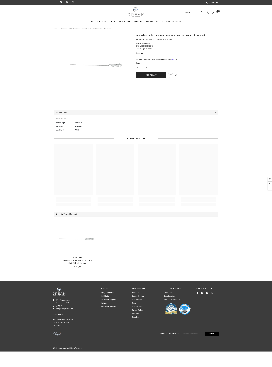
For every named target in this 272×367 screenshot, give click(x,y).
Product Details (62, 113)
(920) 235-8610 (214, 2)
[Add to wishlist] (170, 75)
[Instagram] (61, 2)
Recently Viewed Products (67, 214)
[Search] (194, 12)
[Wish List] (213, 12)
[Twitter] (73, 2)
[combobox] (192, 12)
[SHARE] (175, 75)
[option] (97, 62)
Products (64, 29)
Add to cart (151, 75)
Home (56, 29)
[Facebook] (55, 2)
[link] (73, 200)
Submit (212, 334)
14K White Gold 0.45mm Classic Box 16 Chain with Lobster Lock (77, 261)
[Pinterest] (67, 2)
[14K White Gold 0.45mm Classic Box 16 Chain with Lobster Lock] (77, 237)
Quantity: (139, 63)
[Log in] (207, 12)
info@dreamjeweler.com (64, 308)
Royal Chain (146, 43)
